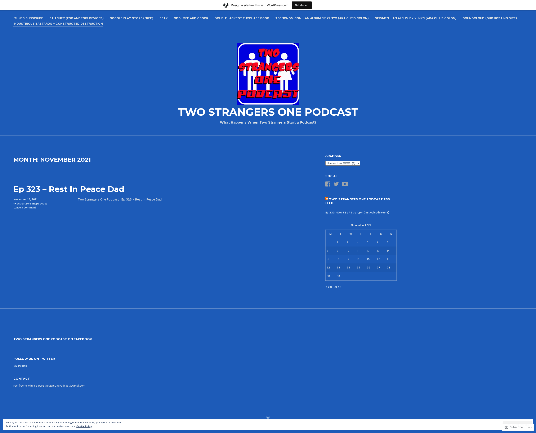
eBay (164, 18)
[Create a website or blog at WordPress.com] (268, 417)
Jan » (337, 286)
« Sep (328, 286)
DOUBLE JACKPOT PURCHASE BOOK (242, 18)
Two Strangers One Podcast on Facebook (52, 339)
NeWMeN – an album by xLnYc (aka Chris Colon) (415, 18)
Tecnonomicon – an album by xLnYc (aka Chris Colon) (322, 18)
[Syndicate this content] (326, 199)
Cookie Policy (84, 426)
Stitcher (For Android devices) (76, 18)
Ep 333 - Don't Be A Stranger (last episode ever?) (357, 212)
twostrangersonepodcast (30, 203)
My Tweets (20, 365)
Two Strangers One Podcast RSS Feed (357, 201)
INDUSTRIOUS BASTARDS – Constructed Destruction (58, 24)
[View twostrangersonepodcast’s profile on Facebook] (327, 184)
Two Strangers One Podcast (268, 112)
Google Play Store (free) (131, 18)
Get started (301, 5)
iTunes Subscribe (28, 18)
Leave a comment (24, 207)
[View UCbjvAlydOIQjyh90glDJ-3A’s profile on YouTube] (345, 184)
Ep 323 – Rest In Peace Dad (68, 189)
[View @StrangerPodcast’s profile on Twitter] (336, 184)
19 (368, 259)
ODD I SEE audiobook (191, 18)
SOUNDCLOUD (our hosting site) (490, 18)
